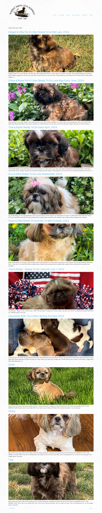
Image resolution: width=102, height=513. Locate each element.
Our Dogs (61, 15)
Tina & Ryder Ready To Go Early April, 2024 (32, 127)
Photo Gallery (76, 15)
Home (54, 15)
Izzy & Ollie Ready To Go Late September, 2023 (35, 174)
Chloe (11, 411)
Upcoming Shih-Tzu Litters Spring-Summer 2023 (36, 316)
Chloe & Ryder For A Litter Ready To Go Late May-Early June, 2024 (46, 80)
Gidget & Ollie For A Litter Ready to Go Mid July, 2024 (38, 32)
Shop (91, 15)
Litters (68, 15)
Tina (10, 459)
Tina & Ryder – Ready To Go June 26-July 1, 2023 (36, 269)
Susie (11, 364)
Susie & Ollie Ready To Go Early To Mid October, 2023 (38, 220)
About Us (84, 15)
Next (91, 508)
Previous (11, 508)
